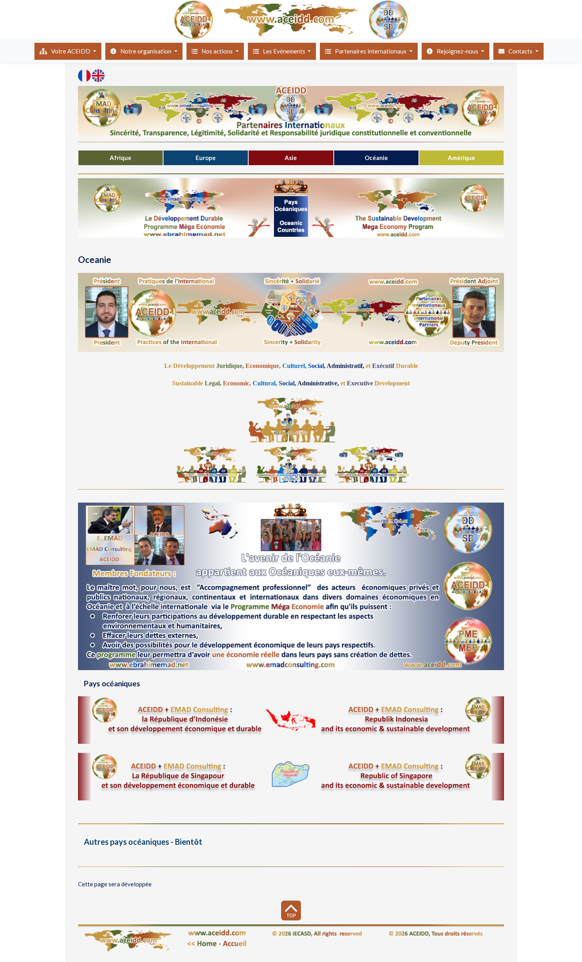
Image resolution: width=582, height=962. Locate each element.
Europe (206, 157)
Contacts (521, 51)
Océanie (376, 157)
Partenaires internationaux (371, 51)
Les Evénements (284, 51)
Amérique (461, 157)
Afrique (120, 157)
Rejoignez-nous (458, 51)
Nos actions (218, 51)
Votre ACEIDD (71, 51)
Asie (291, 157)
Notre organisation (146, 51)
